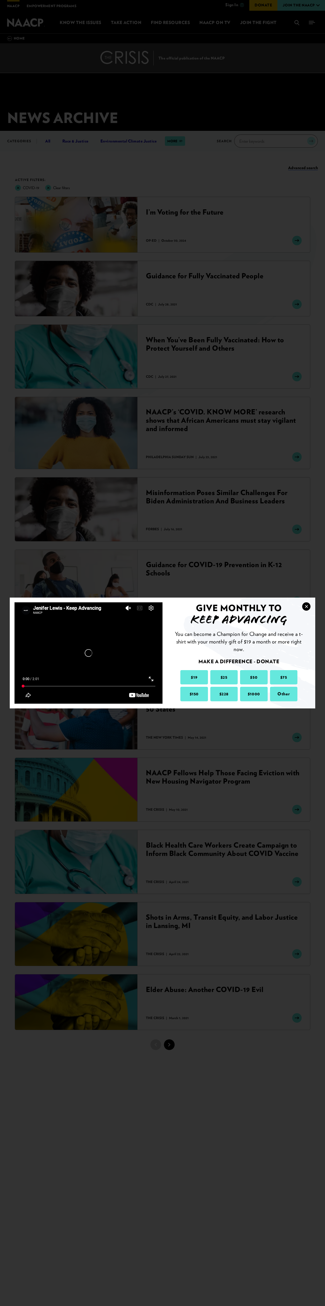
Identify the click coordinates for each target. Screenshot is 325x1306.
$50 (253, 677)
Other (283, 693)
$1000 (254, 693)
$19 (194, 677)
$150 (194, 693)
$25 (224, 677)
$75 (283, 677)
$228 (224, 693)
